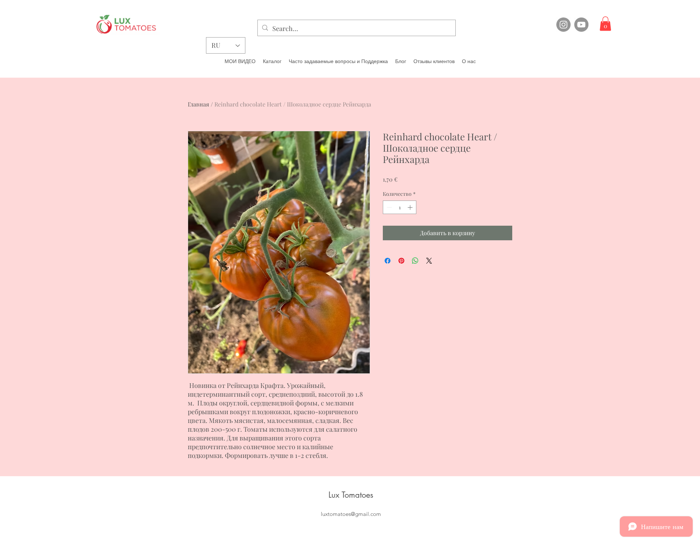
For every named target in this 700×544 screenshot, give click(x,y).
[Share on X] (429, 260)
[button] (605, 23)
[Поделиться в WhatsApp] (415, 260)
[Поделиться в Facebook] (387, 260)
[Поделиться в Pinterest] (401, 260)
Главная (198, 104)
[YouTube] (581, 25)
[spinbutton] (399, 207)
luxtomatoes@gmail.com (351, 513)
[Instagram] (563, 25)
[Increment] (410, 207)
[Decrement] (388, 207)
